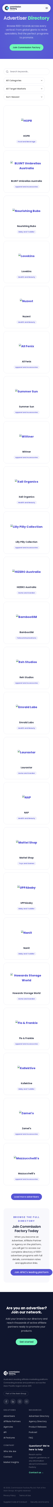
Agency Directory (38, 1421)
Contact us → (36, 1472)
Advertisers (9, 1416)
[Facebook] (6, 1401)
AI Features (9, 1437)
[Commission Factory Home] (13, 8)
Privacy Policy (10, 1495)
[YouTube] (26, 1401)
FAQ (31, 1437)
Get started (27, 1341)
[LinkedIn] (13, 1401)
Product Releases (38, 1426)
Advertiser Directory (39, 1416)
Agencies (8, 1426)
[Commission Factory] (26, 1373)
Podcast (33, 1432)
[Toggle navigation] (46, 8)
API (5, 1432)
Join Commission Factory (26, 47)
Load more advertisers (26, 1196)
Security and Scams (39, 1502)
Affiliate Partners (12, 1421)
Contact (8, 1456)
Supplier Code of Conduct (15, 1502)
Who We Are (10, 1451)
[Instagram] (19, 1401)
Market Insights (11, 1462)
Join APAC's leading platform (31, 1272)
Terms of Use (25, 1495)
